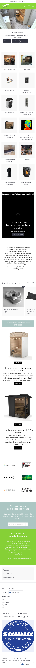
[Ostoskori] (29, 6)
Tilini (3, 607)
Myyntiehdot (5, 605)
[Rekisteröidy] (27, 524)
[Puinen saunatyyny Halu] (13, 300)
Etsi (3, 600)
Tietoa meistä (5, 602)
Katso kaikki (30, 283)
